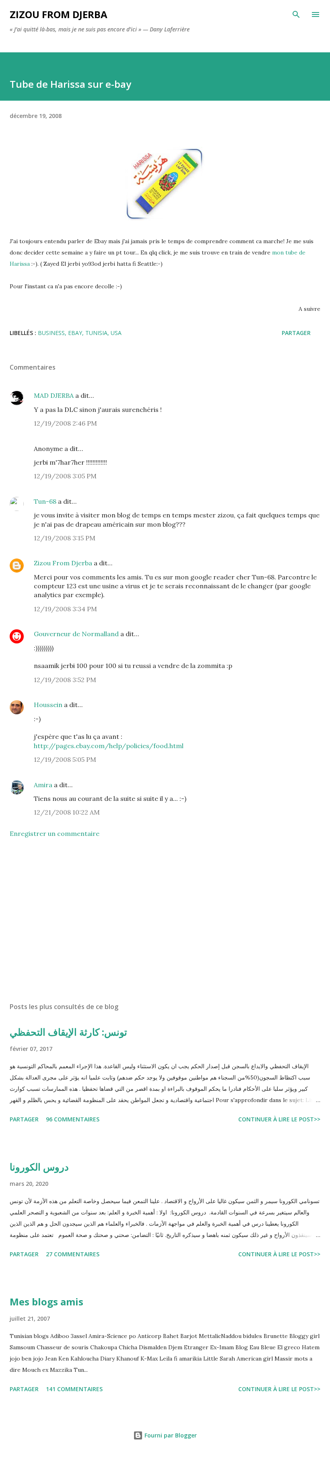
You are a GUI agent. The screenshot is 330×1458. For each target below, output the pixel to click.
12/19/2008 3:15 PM (64, 538)
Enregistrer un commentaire (54, 833)
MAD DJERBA (54, 395)
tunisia (96, 333)
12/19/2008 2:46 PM (65, 423)
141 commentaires (74, 1389)
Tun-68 (45, 501)
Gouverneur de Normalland (76, 634)
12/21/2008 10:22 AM (67, 812)
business (51, 333)
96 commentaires (72, 1119)
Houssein (48, 705)
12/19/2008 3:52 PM (65, 680)
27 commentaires (72, 1254)
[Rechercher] (296, 14)
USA (116, 333)
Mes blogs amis (46, 1301)
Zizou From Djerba (63, 563)
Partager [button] (296, 333)
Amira (43, 785)
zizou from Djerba (58, 14)
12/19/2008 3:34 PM (65, 609)
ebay (75, 333)
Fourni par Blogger (170, 1435)
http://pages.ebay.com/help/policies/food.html (109, 746)
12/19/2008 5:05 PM (65, 759)
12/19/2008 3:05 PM (65, 476)
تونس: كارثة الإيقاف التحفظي (68, 1031)
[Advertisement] (165, 920)
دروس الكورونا (39, 1166)
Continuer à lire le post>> (279, 1119)
